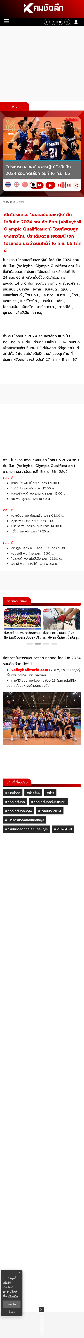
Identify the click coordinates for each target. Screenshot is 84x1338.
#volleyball (63, 829)
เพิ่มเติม (13, 1296)
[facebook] (47, 22)
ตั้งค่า (12, 1312)
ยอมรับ (12, 1304)
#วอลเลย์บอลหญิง (18, 811)
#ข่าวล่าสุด (12, 793)
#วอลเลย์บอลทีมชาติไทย (48, 802)
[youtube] (60, 22)
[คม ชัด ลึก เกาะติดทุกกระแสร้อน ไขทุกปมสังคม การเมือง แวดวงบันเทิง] (42, 9)
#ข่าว (50, 793)
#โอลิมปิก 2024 (49, 811)
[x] (53, 22)
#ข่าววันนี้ (33, 793)
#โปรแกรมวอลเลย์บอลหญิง (24, 820)
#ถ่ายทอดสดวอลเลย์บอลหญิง (26, 829)
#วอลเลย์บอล (15, 802)
